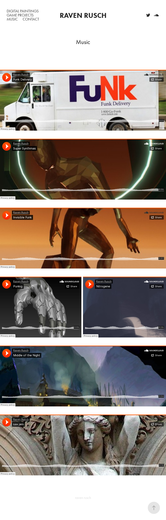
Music (12, 19)
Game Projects (20, 15)
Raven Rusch (83, 15)
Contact (31, 19)
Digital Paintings (23, 11)
